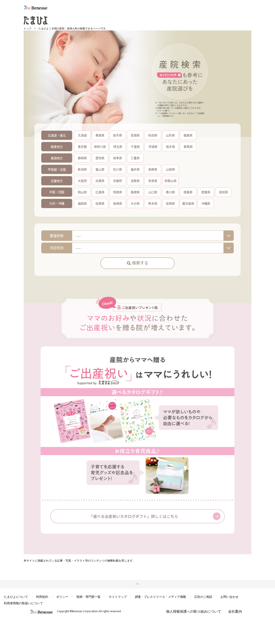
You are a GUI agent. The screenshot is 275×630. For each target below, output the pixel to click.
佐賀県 (99, 203)
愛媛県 (205, 192)
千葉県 (135, 146)
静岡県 (82, 158)
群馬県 (188, 146)
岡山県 (82, 192)
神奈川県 (100, 146)
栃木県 (170, 146)
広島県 (99, 192)
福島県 (187, 135)
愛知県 (99, 158)
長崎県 (117, 203)
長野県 (152, 169)
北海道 (82, 135)
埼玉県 (117, 146)
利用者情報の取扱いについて (23, 603)
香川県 (170, 192)
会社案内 (235, 611)
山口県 (152, 192)
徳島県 (187, 192)
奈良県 (152, 180)
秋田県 (152, 135)
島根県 (135, 192)
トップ (27, 28)
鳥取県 (117, 192)
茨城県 (152, 146)
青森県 (99, 135)
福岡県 (82, 203)
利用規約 (42, 597)
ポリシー (62, 597)
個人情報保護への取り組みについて (193, 611)
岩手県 (117, 135)
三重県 (135, 158)
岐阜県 (117, 158)
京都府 (117, 180)
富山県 (99, 169)
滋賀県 (135, 180)
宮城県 (135, 135)
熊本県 (152, 203)
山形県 (170, 135)
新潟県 (82, 169)
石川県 (117, 169)
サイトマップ (118, 597)
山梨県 (170, 169)
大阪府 (82, 180)
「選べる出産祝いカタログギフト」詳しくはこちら (133, 516)
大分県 (135, 203)
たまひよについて (16, 597)
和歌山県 (171, 180)
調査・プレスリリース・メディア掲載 (160, 597)
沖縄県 (205, 203)
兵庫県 (99, 180)
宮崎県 (170, 203)
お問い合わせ (229, 597)
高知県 (223, 192)
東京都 (82, 146)
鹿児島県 (188, 203)
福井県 (135, 169)
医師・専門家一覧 (88, 597)
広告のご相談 (203, 597)
